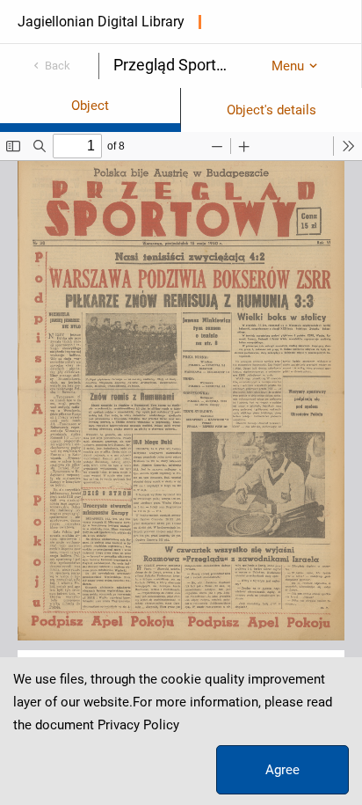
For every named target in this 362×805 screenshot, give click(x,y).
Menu (288, 66)
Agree (282, 770)
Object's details (271, 110)
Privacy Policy (138, 725)
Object (90, 105)
